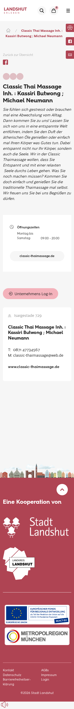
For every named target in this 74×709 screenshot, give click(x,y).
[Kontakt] (70, 55)
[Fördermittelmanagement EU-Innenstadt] (37, 614)
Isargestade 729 (28, 315)
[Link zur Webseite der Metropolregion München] (37, 636)
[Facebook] (70, 41)
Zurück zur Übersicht (18, 55)
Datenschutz (12, 675)
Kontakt (8, 670)
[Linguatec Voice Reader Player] (14, 705)
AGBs (45, 670)
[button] (70, 28)
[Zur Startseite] (8, 30)
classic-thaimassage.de (37, 256)
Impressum (49, 675)
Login (45, 679)
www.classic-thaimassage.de (33, 367)
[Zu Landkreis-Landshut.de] (19, 562)
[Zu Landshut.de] (36, 527)
